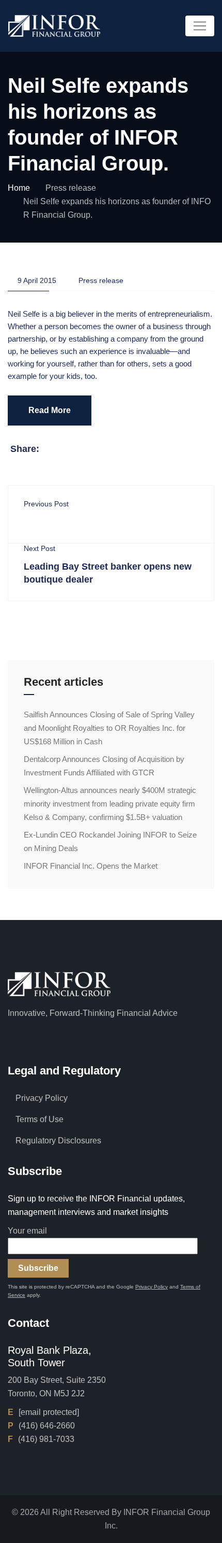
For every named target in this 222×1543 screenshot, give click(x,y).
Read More (49, 410)
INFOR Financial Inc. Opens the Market (90, 865)
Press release (70, 187)
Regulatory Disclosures (58, 1140)
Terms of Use (39, 1119)
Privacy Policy (41, 1098)
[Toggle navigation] (199, 26)
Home (19, 187)
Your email (27, 1230)
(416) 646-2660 (47, 1425)
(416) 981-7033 (46, 1439)
